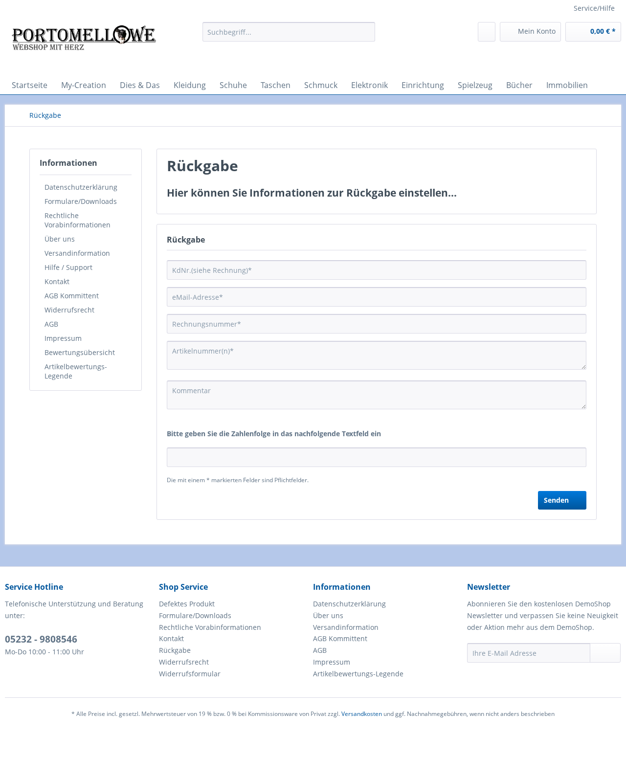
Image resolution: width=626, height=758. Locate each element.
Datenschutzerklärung (81, 187)
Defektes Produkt (187, 603)
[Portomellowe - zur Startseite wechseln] (83, 46)
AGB (51, 324)
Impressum (63, 338)
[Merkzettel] (486, 32)
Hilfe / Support (68, 267)
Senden (556, 500)
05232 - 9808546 (41, 639)
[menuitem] (288, 32)
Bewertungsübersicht (80, 352)
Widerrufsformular (190, 673)
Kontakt (57, 281)
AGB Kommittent (72, 295)
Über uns (60, 239)
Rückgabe (175, 650)
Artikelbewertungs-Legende (76, 371)
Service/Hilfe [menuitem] (594, 8)
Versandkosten (361, 714)
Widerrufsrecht (69, 309)
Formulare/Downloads (81, 201)
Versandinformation (77, 253)
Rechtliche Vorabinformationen (78, 220)
